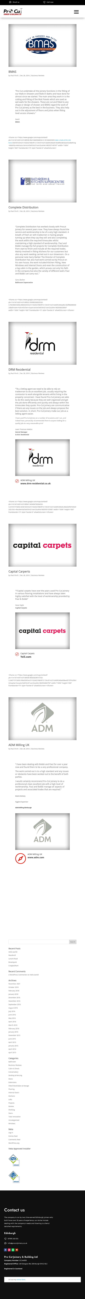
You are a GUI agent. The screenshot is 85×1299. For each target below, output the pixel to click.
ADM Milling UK (19, 745)
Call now (50, 2)
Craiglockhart (13, 966)
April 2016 (12, 1022)
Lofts (10, 1099)
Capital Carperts (19, 571)
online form (21, 1279)
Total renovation (15, 1117)
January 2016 (13, 1032)
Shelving (12, 1110)
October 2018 (13, 987)
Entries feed (13, 1136)
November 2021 (14, 984)
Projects (11, 1103)
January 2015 (13, 1046)
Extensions (12, 1082)
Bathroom (12, 1062)
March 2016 (13, 1025)
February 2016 (14, 1028)
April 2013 (12, 1052)
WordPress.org (14, 1143)
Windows (12, 1123)
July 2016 (12, 1011)
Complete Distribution (23, 207)
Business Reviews (37, 75)
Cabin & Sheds (14, 1069)
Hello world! (13, 952)
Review (11, 1106)
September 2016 (15, 1004)
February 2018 (14, 991)
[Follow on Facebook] (5, 1249)
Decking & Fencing (15, 1075)
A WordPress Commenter (18, 975)
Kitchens (12, 1096)
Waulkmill (12, 955)
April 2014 (12, 1049)
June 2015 (12, 1039)
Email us (16, 2)
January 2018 (13, 994)
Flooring (11, 1089)
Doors (11, 1079)
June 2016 (12, 1015)
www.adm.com (36, 857)
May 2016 (12, 1018)
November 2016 (14, 1001)
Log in (11, 1133)
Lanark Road (13, 959)
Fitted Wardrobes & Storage (19, 1086)
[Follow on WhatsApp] (13, 1249)
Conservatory (13, 1072)
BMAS (12, 72)
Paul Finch (14, 75)
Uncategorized (14, 1120)
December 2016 (14, 997)
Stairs (11, 1113)
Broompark (13, 962)
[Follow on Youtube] (16, 1249)
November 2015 (14, 1035)
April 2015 (12, 1042)
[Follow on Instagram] (9, 1249)
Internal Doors (14, 1092)
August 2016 (13, 1008)
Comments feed (14, 1139)
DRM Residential (20, 369)
